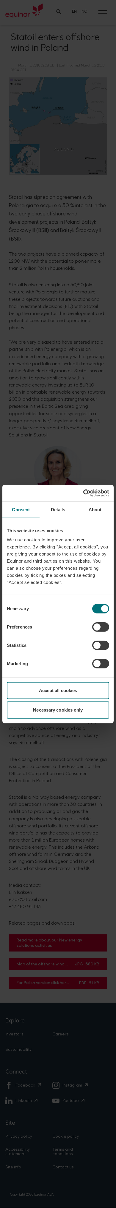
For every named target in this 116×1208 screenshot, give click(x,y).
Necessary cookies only (58, 709)
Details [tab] (58, 509)
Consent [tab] (21, 509)
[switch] (100, 627)
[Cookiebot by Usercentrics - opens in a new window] (83, 493)
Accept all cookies (58, 690)
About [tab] (95, 509)
